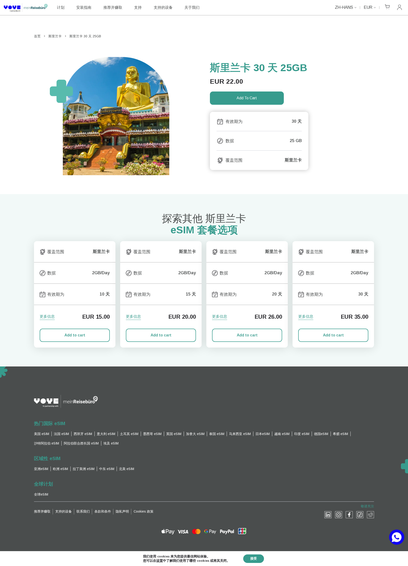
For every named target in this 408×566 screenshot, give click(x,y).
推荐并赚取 (112, 7)
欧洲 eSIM (60, 469)
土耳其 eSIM (129, 434)
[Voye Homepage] (25, 7)
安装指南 (83, 7)
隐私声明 (122, 511)
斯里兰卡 (55, 36)
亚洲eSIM (41, 469)
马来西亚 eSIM (240, 434)
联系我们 (83, 511)
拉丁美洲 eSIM (83, 469)
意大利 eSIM (106, 434)
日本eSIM (262, 434)
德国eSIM (321, 434)
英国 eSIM (173, 434)
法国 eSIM (61, 434)
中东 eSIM (106, 469)
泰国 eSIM (216, 434)
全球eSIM (41, 494)
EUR (368, 7)
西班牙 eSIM (83, 434)
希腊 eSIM (340, 434)
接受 (253, 558)
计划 (60, 7)
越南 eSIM (281, 434)
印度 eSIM (301, 434)
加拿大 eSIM (195, 434)
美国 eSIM (41, 434)
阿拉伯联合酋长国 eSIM (81, 443)
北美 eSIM (126, 469)
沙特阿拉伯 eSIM (46, 443)
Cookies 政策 (143, 511)
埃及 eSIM (111, 443)
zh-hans (344, 7)
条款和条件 (102, 511)
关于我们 (192, 7)
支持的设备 (163, 7)
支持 (138, 7)
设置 (159, 561)
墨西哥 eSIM (152, 434)
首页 (37, 36)
